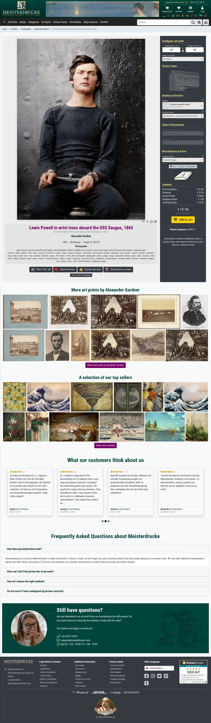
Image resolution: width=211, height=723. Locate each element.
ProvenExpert (23, 509)
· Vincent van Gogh (116, 665)
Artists (23, 22)
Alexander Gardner (41, 29)
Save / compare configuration (184, 166)
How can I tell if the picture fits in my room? (30, 571)
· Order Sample (80, 686)
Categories (33, 22)
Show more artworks (105, 445)
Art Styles (46, 22)
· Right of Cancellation (48, 679)
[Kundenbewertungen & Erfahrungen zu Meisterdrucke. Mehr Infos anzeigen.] (193, 671)
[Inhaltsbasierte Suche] (199, 22)
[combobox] (183, 59)
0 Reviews (87, 275)
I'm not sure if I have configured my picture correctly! (35, 591)
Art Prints (12, 22)
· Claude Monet (115, 669)
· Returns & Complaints (48, 682)
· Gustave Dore (115, 682)
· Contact (42, 665)
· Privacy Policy (45, 675)
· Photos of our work (82, 679)
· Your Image (79, 665)
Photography (26, 29)
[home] (4, 22)
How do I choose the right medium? (26, 581)
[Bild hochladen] (206, 22)
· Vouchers (78, 682)
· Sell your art (79, 669)
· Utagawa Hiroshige (117, 679)
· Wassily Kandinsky (117, 675)
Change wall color (92, 269)
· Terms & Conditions (47, 672)
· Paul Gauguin (115, 672)
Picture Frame (60, 22)
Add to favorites (66, 269)
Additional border (168, 55)
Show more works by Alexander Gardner (105, 365)
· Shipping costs (80, 672)
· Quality (77, 675)
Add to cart (184, 219)
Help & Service (90, 22)
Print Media (75, 22)
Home (4, 29)
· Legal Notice (44, 669)
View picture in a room (120, 269)
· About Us (43, 686)
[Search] (193, 22)
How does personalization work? (24, 549)
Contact (104, 22)
